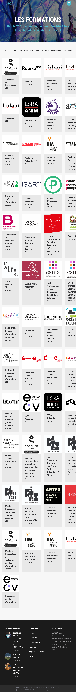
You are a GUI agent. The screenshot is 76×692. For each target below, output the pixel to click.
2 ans (20, 50)
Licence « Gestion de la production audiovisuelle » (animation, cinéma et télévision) (31, 467)
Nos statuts (32, 638)
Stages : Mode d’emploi (36, 652)
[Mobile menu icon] (69, 3)
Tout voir (7, 50)
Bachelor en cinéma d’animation (10, 199)
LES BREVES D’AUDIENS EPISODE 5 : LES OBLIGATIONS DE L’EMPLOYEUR (18, 640)
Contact (31, 633)
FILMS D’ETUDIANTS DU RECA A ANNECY (18, 669)
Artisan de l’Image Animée (51, 122)
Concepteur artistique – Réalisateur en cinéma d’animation (31, 243)
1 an (14, 50)
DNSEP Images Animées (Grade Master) (9, 419)
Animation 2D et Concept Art (53, 83)
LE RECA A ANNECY (16, 655)
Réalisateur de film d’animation (10, 599)
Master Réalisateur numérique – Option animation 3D (31, 514)
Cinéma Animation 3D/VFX (29, 201)
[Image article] (8, 635)
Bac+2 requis (56, 50)
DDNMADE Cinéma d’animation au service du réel (10, 334)
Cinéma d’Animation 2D (52, 201)
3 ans (26, 50)
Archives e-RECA (34, 642)
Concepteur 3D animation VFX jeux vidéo (10, 240)
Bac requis (45, 50)
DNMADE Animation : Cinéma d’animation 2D (10, 376)
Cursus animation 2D (9, 284)
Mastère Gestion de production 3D (31, 556)
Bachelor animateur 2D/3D (9, 158)
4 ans (31, 50)
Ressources (32, 647)
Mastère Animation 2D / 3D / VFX (53, 510)
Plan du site (32, 656)
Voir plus (8, 91)
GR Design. (56, 687)
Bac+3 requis (67, 50)
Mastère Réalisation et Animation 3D (53, 555)
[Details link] (11, 67)
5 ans (37, 50)
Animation (29, 81)
